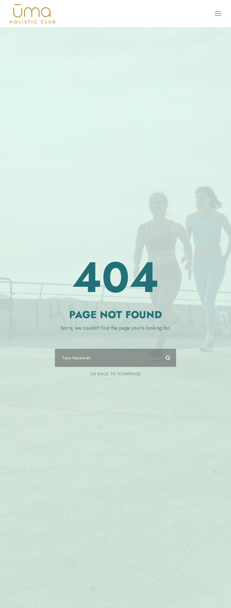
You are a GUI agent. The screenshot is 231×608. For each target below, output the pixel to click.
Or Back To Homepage (115, 374)
